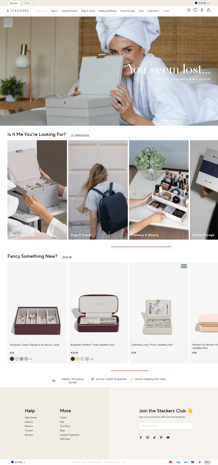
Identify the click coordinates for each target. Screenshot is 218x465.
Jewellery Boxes (69, 11)
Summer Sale (40, 11)
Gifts (141, 11)
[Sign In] (202, 10)
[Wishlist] (195, 10)
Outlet (166, 11)
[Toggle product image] (10, 303)
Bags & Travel (88, 11)
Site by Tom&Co (95, 462)
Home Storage (127, 11)
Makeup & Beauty (108, 11)
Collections (153, 11)
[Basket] (207, 10)
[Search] (189, 10)
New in (54, 11)
